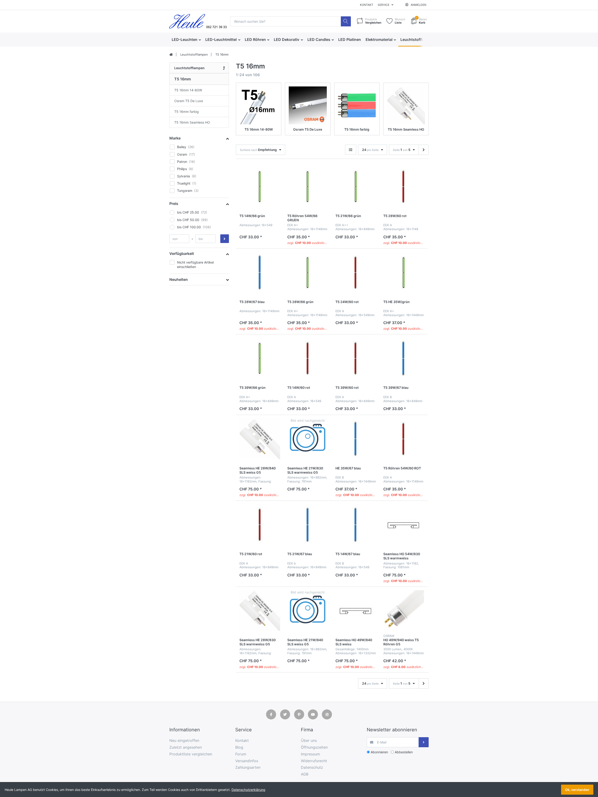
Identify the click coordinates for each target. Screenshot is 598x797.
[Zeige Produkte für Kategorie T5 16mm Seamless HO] (406, 105)
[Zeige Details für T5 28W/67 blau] (259, 272)
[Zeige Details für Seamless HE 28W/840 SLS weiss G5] (259, 438)
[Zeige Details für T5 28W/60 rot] (403, 186)
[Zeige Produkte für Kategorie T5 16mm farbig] (357, 105)
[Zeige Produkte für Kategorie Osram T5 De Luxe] (308, 105)
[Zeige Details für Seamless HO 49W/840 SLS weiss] (355, 610)
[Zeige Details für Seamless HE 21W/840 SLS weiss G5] (307, 610)
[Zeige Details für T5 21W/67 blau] (307, 524)
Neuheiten (178, 279)
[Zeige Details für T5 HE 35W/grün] (403, 272)
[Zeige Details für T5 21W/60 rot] (259, 524)
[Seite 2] (424, 150)
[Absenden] (424, 742)
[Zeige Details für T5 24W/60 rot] (355, 272)
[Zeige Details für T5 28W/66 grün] (307, 272)
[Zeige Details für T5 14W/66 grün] (259, 186)
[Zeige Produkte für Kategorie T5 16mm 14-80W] (259, 105)
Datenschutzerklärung (248, 790)
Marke (175, 138)
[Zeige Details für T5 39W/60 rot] (355, 358)
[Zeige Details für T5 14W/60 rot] (307, 358)
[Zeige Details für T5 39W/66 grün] (259, 358)
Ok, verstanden (577, 790)
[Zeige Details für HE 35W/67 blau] (355, 438)
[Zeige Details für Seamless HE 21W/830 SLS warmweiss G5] (307, 438)
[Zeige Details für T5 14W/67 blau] (355, 524)
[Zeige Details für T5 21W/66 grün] (355, 186)
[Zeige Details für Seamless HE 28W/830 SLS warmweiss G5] (259, 610)
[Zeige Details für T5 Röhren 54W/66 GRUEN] (307, 186)
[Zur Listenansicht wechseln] (350, 150)
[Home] (171, 54)
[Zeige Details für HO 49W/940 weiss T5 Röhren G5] (403, 610)
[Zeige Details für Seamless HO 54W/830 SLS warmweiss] (403, 524)
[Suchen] (346, 21)
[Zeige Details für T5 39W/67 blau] (403, 358)
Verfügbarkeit (181, 253)
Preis (173, 203)
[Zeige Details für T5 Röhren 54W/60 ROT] (403, 438)
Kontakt (366, 5)
